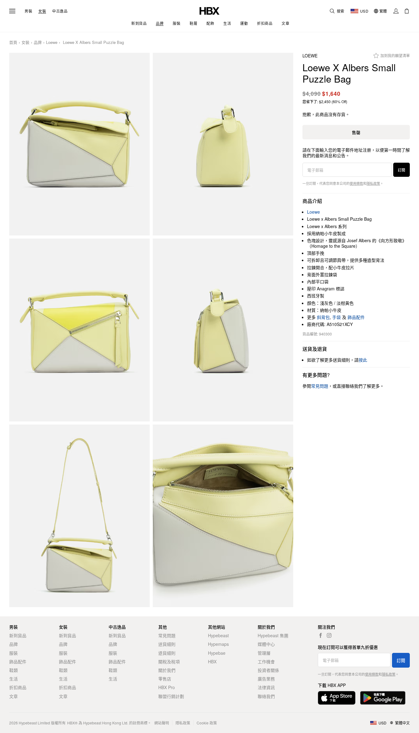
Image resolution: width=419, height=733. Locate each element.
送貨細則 (166, 644)
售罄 (356, 132)
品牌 (38, 42)
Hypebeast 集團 (273, 635)
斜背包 (323, 317)
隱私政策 (373, 183)
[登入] (396, 11)
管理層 (264, 653)
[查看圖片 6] (223, 516)
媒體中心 (266, 644)
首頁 (13, 42)
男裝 (28, 11)
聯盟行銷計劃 (171, 696)
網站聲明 (161, 722)
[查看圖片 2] (223, 144)
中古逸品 (59, 11)
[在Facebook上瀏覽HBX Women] (320, 635)
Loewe (51, 42)
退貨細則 (166, 653)
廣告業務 (266, 678)
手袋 (336, 317)
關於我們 (166, 670)
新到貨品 (17, 635)
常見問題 (166, 635)
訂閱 (401, 170)
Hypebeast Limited (34, 722)
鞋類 (13, 670)
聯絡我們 (266, 696)
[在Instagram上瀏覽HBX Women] (329, 635)
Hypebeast (218, 635)
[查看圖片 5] (79, 516)
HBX (212, 661)
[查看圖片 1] (79, 144)
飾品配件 (356, 317)
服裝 (13, 653)
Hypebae (216, 653)
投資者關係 (268, 670)
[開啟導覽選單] (12, 11)
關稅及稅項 (169, 661)
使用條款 (356, 183)
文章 (13, 696)
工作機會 (266, 661)
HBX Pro (166, 687)
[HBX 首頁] (209, 10)
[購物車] (407, 11)
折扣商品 (17, 687)
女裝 (42, 11)
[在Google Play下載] (383, 698)
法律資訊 (266, 687)
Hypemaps (218, 644)
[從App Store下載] (337, 698)
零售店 (164, 678)
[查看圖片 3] (79, 330)
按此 (363, 360)
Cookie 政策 (207, 722)
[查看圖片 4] (223, 330)
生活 (13, 678)
